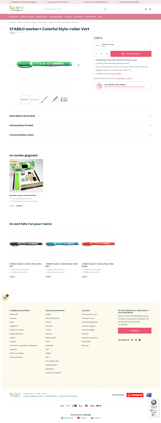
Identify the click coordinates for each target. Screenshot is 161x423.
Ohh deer (49, 326)
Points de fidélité (88, 330)
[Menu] (157, 399)
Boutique (13, 22)
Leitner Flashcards (52, 318)
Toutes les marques (53, 373)
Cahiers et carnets (17, 330)
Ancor (48, 342)
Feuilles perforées (16, 334)
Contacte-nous (88, 318)
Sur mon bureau (56, 17)
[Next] (76, 65)
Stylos (34, 22)
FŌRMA (48, 353)
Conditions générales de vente (33, 396)
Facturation (86, 342)
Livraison (85, 334)
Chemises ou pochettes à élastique (23, 346)
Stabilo (48, 314)
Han (47, 357)
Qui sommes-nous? (89, 314)
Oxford (48, 322)
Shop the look (91, 17)
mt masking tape (52, 361)
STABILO (12, 33)
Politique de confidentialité (68, 396)
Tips (100, 17)
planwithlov (50, 369)
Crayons (13, 342)
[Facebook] (136, 340)
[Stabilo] (135, 395)
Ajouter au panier (133, 54)
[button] (40, 276)
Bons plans (79, 17)
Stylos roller (43, 22)
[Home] (16, 9)
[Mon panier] (150, 9)
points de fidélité (113, 74)
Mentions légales (51, 396)
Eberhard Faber (51, 365)
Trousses (13, 318)
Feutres (12, 338)
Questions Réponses (89, 322)
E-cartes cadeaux (89, 326)
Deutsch (83, 418)
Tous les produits (16, 357)
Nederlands (68, 418)
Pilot (47, 349)
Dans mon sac (41, 17)
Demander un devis (124, 78)
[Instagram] (132, 340)
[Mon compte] (146, 9)
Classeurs (13, 349)
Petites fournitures (17, 353)
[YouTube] (140, 340)
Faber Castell (51, 338)
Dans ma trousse (27, 17)
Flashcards (14, 17)
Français (97, 418)
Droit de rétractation (90, 338)
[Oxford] (148, 395)
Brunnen (49, 334)
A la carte (68, 17)
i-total (48, 330)
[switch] (154, 414)
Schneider (49, 346)
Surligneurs (14, 326)
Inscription (134, 331)
